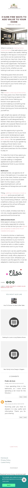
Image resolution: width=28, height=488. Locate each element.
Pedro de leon (10, 381)
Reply (21, 396)
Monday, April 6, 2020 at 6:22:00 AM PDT (14, 383)
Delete (25, 396)
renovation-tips (7, 287)
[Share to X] (10, 282)
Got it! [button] (8, 485)
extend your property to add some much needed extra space (14, 229)
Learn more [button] (5, 481)
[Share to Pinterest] (13, 282)
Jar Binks (8, 401)
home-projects (11, 286)
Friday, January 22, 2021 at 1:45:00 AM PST (14, 403)
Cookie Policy (5, 462)
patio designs (5, 139)
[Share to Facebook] (7, 282)
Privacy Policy (5, 460)
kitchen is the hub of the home (15, 93)
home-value (21, 286)
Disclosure (4, 458)
